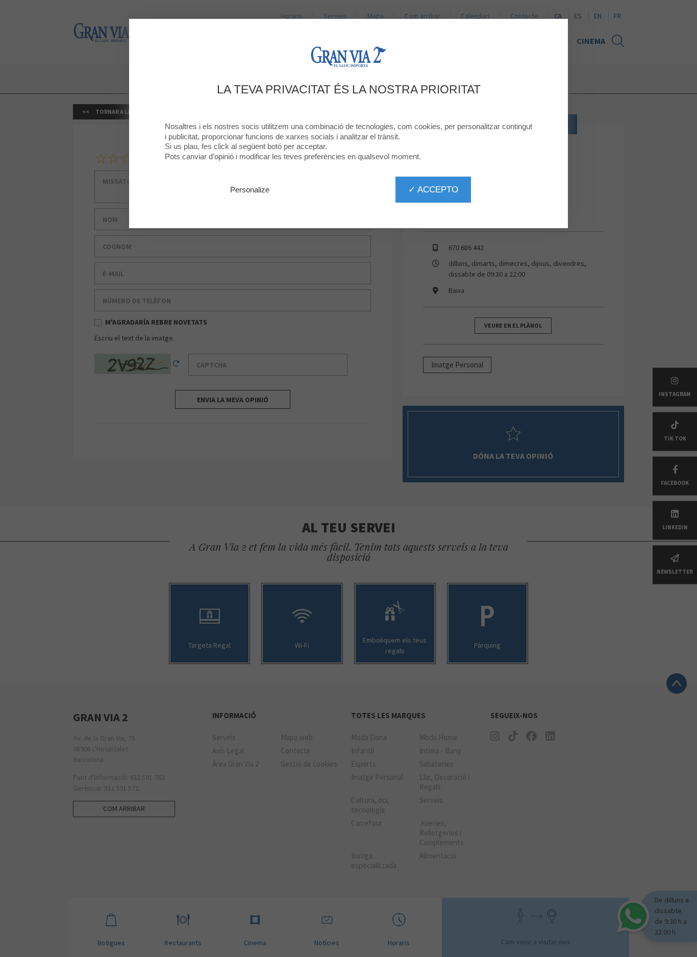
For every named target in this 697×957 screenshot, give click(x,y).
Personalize (249, 189)
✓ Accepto (433, 189)
